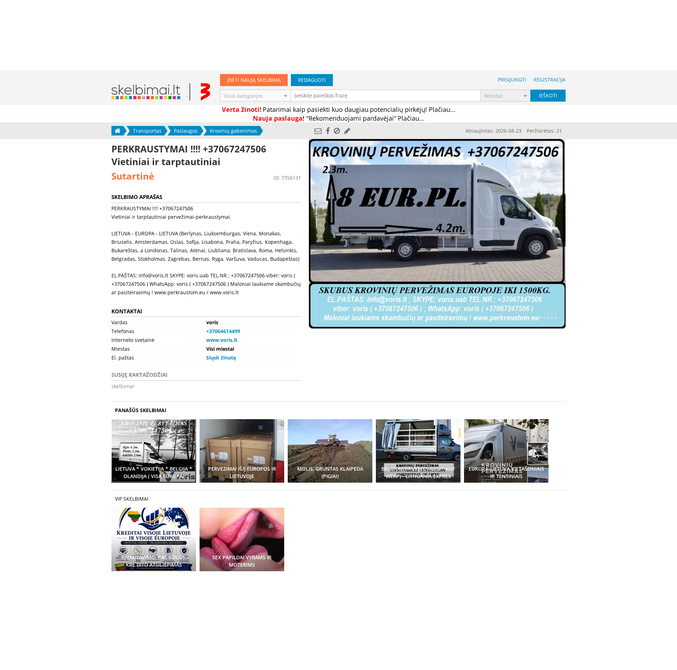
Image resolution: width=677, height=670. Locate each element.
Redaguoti (312, 80)
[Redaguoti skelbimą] (347, 130)
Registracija (549, 79)
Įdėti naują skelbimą (254, 80)
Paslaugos (185, 130)
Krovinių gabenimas (233, 130)
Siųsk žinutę (221, 357)
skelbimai (122, 386)
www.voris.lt (221, 340)
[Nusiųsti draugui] (318, 130)
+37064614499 (223, 331)
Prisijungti (512, 79)
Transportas (147, 130)
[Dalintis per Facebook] (328, 130)
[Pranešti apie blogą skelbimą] (337, 130)
